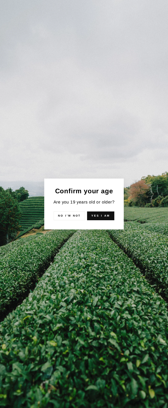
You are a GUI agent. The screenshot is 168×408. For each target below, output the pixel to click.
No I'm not (69, 215)
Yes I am (100, 215)
